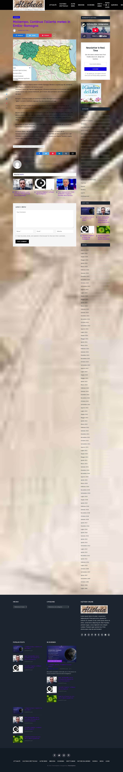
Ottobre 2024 (85, 322)
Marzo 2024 (84, 345)
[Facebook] (6, 89)
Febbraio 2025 (85, 309)
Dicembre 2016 (85, 526)
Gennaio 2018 (85, 519)
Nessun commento (46, 30)
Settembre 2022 (85, 404)
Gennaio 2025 (85, 312)
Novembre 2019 (85, 490)
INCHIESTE (84, 150)
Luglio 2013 (84, 549)
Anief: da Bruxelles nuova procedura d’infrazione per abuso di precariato (22, 193)
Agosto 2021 (84, 447)
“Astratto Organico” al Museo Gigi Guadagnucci (45, 193)
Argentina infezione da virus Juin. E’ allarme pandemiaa (104, 237)
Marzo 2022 (84, 424)
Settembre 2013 (85, 545)
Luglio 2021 (84, 450)
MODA (82, 170)
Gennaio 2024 (85, 352)
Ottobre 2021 (85, 440)
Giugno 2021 (84, 453)
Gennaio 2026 (85, 273)
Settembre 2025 (85, 286)
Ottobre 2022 (85, 401)
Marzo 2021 (84, 463)
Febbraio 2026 (85, 270)
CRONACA (16, 17)
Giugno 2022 (84, 414)
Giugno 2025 (84, 296)
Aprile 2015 (84, 539)
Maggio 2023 (84, 378)
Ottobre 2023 (85, 361)
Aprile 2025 (84, 302)
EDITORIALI (84, 140)
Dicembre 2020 (85, 470)
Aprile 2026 (84, 263)
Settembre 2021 (85, 444)
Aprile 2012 (84, 559)
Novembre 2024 (85, 319)
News (82, 173)
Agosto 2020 (84, 476)
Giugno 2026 (84, 256)
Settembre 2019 (85, 493)
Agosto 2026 (84, 250)
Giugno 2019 (84, 499)
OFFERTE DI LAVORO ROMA (88, 180)
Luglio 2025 (84, 293)
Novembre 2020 (85, 473)
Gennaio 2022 (85, 430)
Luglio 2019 (84, 496)
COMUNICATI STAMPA (87, 120)
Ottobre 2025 (85, 283)
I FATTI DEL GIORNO (86, 147)
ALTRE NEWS (73, 5)
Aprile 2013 (84, 552)
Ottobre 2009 (85, 568)
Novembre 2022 (85, 398)
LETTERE (83, 156)
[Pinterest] (6, 103)
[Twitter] (6, 94)
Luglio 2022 (84, 411)
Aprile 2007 (84, 575)
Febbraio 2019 (85, 506)
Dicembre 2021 (85, 434)
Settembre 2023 (85, 365)
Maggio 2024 (84, 339)
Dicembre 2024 (85, 315)
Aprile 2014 (84, 542)
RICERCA (115, 5)
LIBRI (82, 160)
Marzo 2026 (84, 266)
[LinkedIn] (6, 99)
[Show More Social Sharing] (54, 35)
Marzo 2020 (84, 483)
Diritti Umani (84, 130)
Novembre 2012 (85, 555)
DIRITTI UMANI (99, 5)
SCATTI (83, 193)
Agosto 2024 (84, 329)
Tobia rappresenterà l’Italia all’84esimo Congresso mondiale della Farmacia (66, 193)
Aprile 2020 (84, 480)
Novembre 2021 (85, 437)
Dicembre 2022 (85, 394)
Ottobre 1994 (85, 582)
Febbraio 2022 (85, 427)
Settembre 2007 (85, 572)
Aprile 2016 (84, 532)
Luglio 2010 (84, 565)
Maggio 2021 (84, 457)
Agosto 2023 (84, 368)
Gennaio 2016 (85, 536)
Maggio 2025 (84, 299)
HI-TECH (83, 143)
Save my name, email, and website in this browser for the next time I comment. (41, 236)
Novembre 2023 (85, 358)
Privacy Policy (96, 75)
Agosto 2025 (84, 289)
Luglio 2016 (84, 529)
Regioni (83, 186)
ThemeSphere (71, 765)
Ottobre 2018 (85, 516)
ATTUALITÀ (52, 5)
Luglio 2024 (84, 332)
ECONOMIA (90, 5)
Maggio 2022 (84, 417)
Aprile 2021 (84, 460)
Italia (82, 153)
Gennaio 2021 (85, 467)
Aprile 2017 (84, 522)
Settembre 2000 (85, 578)
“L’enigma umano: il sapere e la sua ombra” (88, 218)
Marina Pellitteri (23, 30)
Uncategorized (85, 196)
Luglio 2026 (84, 253)
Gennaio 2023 (85, 391)
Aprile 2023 (84, 381)
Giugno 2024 (84, 335)
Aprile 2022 (84, 421)
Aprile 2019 (84, 503)
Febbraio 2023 (85, 388)
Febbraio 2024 (85, 348)
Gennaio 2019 (85, 509)
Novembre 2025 (85, 279)
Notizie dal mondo (107, 5)
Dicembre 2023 (85, 355)
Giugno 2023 (84, 375)
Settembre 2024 (85, 325)
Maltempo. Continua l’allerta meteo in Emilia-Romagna (29, 146)
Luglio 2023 (84, 371)
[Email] (6, 108)
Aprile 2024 (84, 342)
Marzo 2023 (84, 385)
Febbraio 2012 (85, 562)
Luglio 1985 (84, 588)
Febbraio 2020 (85, 486)
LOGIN (107, 761)
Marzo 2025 (84, 306)
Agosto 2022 (84, 407)
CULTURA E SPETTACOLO (63, 5)
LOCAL (82, 163)
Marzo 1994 (84, 585)
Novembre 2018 (85, 513)
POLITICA (83, 183)
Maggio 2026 (84, 260)
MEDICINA (81, 5)
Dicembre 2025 (85, 276)
